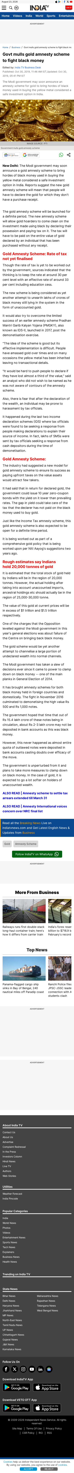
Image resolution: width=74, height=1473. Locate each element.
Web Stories (9, 1175)
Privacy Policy (54, 1428)
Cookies (7, 1461)
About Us (8, 1137)
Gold (7, 843)
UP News (8, 1329)
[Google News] (11, 155)
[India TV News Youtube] (71, 2)
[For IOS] (47, 1408)
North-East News (12, 1320)
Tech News (9, 1247)
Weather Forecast (12, 1193)
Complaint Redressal (14, 1146)
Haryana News (11, 1305)
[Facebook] (6, 1369)
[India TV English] (39, 8)
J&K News (8, 1344)
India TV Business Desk (28, 67)
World (39, 15)
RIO (41, 1432)
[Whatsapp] (61, 155)
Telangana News (46, 1305)
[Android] (59, 2)
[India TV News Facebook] (64, 2)
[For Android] (16, 1408)
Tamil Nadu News (12, 1325)
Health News (10, 1261)
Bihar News (9, 1295)
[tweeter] (14, 1369)
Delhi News (9, 1300)
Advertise (8, 1141)
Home (5, 15)
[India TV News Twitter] (68, 2)
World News (9, 1222)
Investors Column (12, 1156)
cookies (62, 1464)
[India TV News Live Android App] (16, 1387)
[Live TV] (68, 8)
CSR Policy (28, 1432)
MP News (8, 1315)
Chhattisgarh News (13, 1334)
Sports (51, 15)
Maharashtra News (47, 1295)
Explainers (8, 1252)
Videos (17, 15)
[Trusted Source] (30, 155)
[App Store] (47, 1387)
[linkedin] (40, 1369)
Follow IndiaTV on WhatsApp (34, 854)
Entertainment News (14, 1237)
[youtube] (31, 1369)
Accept (28, 1468)
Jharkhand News (12, 1310)
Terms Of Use (34, 1428)
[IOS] (56, 2)
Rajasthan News (46, 1300)
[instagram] (23, 1369)
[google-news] (49, 1369)
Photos (6, 1227)
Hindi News (9, 1161)
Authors (7, 1171)
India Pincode (10, 1198)
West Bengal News (47, 1310)
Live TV (7, 1166)
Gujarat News (10, 1339)
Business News (11, 1256)
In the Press (9, 1151)
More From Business (37, 892)
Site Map (17, 1428)
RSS (49, 1432)
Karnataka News (12, 1349)
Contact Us (9, 1132)
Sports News (10, 1242)
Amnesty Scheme (25, 843)
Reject (49, 1468)
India (29, 15)
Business (16, 47)
